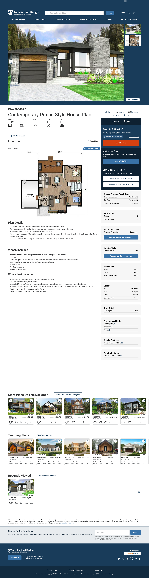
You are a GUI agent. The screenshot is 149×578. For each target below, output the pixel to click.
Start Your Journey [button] (18, 19)
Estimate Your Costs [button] (88, 19)
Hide (117, 115)
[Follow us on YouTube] (135, 558)
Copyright (98, 570)
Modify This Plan (121, 161)
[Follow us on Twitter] (131, 558)
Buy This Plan (121, 143)
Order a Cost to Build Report (121, 178)
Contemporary (109, 324)
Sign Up (135, 532)
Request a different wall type (121, 256)
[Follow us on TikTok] (139, 558)
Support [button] (109, 19)
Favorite (121, 112)
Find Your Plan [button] (40, 19)
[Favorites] (129, 13)
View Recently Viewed (47, 476)
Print (127, 115)
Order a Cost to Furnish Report (121, 185)
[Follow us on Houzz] (119, 558)
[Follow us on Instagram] (123, 558)
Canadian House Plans (112, 356)
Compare (134, 112)
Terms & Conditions (76, 570)
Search (110, 13)
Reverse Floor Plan (93, 148)
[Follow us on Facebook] (127, 558)
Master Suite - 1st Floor (112, 343)
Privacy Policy (52, 570)
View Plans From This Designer (68, 395)
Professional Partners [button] (129, 19)
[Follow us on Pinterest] (115, 558)
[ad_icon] (23, 12)
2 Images (134, 100)
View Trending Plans (45, 435)
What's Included (19, 136)
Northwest (107, 327)
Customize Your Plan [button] (63, 19)
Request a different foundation (121, 237)
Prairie (106, 330)
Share (109, 112)
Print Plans (94, 141)
